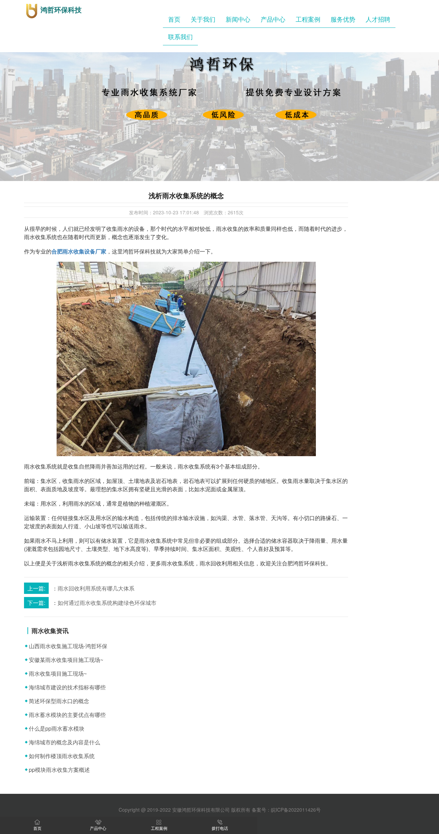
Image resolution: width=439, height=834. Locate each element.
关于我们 (203, 18)
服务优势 (343, 18)
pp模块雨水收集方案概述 (59, 770)
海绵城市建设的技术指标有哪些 (67, 687)
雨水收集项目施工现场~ (58, 673)
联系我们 (180, 36)
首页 (174, 18)
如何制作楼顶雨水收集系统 (62, 756)
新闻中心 (238, 18)
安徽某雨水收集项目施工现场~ (66, 660)
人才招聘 (378, 18)
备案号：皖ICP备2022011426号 (286, 809)
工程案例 (308, 18)
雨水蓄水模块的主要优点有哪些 (67, 715)
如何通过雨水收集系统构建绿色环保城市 (107, 603)
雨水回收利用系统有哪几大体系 (96, 588)
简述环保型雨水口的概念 (59, 701)
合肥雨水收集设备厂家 (78, 251)
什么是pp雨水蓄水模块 (56, 728)
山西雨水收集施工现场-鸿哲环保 (68, 646)
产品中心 (273, 18)
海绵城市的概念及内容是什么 (64, 742)
